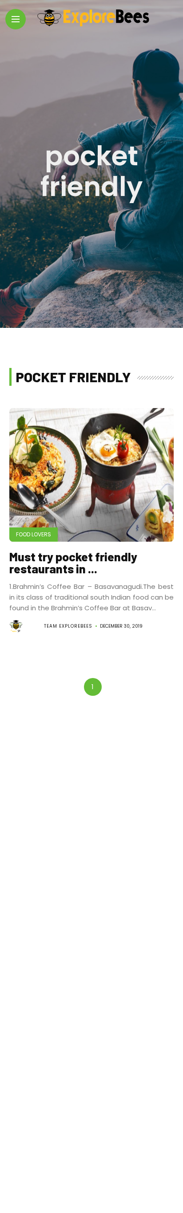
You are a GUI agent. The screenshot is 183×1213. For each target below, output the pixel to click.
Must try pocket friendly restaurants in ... (73, 562)
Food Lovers (33, 534)
